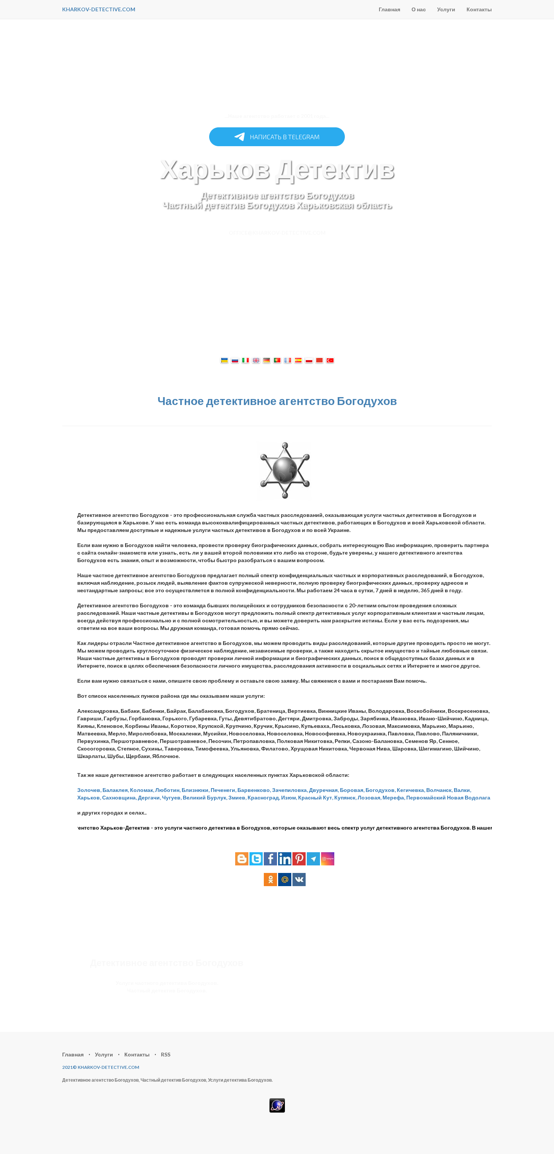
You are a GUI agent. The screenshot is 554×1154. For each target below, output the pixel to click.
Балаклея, (116, 790)
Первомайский (426, 797)
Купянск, (345, 797)
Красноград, (264, 797)
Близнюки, (196, 790)
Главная (389, 9)
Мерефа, (394, 797)
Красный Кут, (315, 797)
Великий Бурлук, (205, 797)
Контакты (479, 9)
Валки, (462, 790)
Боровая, (352, 790)
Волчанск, (439, 790)
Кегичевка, (411, 790)
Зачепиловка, (290, 790)
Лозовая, (369, 797)
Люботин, (168, 790)
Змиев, (237, 797)
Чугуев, (172, 797)
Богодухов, (381, 790)
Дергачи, (149, 797)
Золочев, (89, 790)
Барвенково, (254, 790)
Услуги (446, 9)
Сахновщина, (119, 797)
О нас (419, 9)
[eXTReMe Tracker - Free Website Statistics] (277, 1104)
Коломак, (142, 790)
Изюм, (289, 797)
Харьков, (89, 797)
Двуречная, (324, 790)
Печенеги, (223, 790)
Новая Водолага (468, 797)
